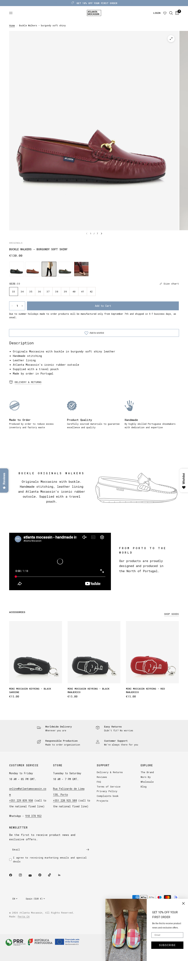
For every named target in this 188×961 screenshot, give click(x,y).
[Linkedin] (62, 875)
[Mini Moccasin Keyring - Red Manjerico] (152, 652)
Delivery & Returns (110, 772)
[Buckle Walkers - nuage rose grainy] (81, 269)
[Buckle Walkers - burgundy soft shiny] (49, 269)
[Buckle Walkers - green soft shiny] (65, 269)
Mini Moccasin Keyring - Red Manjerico (145, 690)
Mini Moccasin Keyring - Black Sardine (30, 690)
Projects (102, 800)
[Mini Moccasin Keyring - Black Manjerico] (94, 652)
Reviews (102, 777)
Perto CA (24, 916)
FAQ (99, 781)
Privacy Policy (107, 791)
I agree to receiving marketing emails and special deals (50, 859)
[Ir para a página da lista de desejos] (165, 13)
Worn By (146, 777)
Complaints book (108, 796)
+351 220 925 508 (65, 800)
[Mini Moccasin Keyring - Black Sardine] (35, 652)
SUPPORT (103, 765)
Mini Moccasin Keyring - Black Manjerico (88, 690)
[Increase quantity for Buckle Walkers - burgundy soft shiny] (22, 306)
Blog (144, 786)
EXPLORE (147, 765)
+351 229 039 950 (21, 800)
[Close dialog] (183, 903)
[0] (176, 13)
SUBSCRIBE (167, 945)
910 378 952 (33, 816)
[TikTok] (52, 875)
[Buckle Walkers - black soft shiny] (17, 269)
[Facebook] (13, 875)
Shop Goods (171, 614)
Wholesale (147, 781)
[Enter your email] (87, 849)
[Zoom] (171, 38)
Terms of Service (108, 786)
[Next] (101, 233)
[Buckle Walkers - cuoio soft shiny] (33, 269)
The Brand (147, 772)
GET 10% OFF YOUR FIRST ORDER (97, 3)
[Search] (171, 13)
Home (12, 25)
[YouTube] (33, 875)
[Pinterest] (42, 875)
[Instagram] (23, 875)
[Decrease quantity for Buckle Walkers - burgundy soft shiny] (12, 306)
